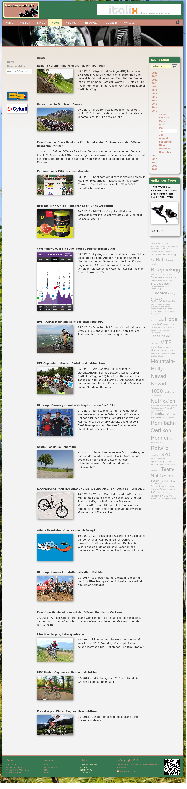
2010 (154, 162)
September (165, 141)
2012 (154, 155)
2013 (154, 110)
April (162, 124)
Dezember (165, 152)
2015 (154, 103)
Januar (163, 114)
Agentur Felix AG (88, 764)
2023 (154, 76)
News (10, 61)
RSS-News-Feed (127, 772)
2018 (154, 93)
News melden (16, 66)
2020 (154, 86)
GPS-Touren (86, 767)
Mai (161, 127)
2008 (154, 169)
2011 (154, 158)
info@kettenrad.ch (15, 772)
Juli (161, 134)
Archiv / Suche (17, 71)
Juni (162, 131)
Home (47, 764)
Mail (46, 770)
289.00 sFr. (157, 230)
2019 (154, 90)
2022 (154, 79)
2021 (154, 83)
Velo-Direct (85, 772)
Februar (164, 117)
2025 (154, 72)
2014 (154, 107)
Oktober (164, 145)
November (165, 148)
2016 (154, 100)
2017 (154, 96)
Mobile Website (51, 767)
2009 (154, 165)
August (163, 138)
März (162, 121)
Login (47, 772)
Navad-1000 (86, 770)
